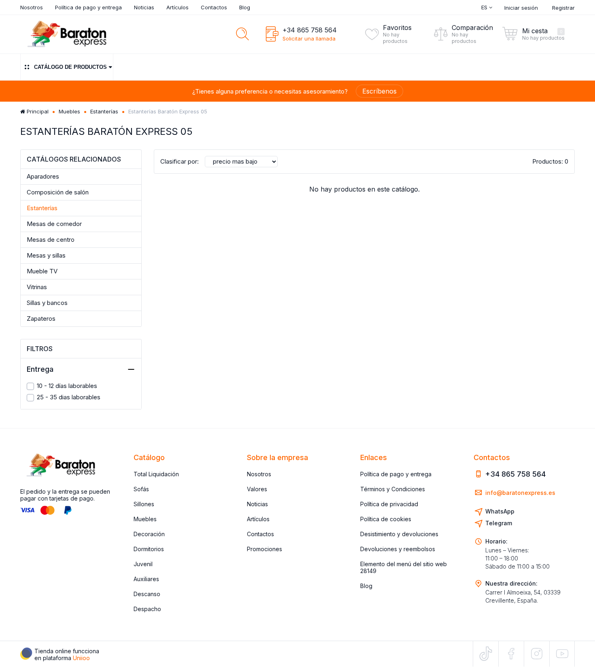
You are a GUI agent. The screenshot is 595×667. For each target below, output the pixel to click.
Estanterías (104, 111)
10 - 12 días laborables (67, 386)
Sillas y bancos (47, 303)
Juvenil (143, 563)
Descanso (147, 593)
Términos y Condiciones (392, 489)
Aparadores (43, 176)
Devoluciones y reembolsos (397, 549)
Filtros (40, 349)
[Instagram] (536, 653)
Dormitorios (149, 549)
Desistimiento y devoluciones (399, 534)
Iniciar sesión (521, 7)
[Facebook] (511, 653)
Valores (257, 489)
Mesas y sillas (46, 255)
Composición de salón (58, 192)
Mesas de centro (50, 239)
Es (485, 7)
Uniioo (81, 657)
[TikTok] (485, 653)
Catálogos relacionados (74, 159)
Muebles (69, 111)
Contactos (214, 7)
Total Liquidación (156, 474)
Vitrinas (37, 287)
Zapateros (41, 318)
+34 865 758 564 (310, 30)
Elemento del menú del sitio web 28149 (403, 567)
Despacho (147, 608)
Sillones (144, 504)
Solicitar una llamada (309, 38)
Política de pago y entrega (88, 7)
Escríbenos (379, 91)
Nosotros (31, 7)
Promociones (264, 549)
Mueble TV (42, 271)
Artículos (177, 7)
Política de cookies (385, 519)
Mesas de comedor (54, 224)
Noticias (144, 7)
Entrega (40, 369)
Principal (37, 111)
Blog (244, 7)
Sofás (141, 489)
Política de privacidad (389, 504)
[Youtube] (562, 653)
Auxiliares (146, 578)
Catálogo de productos (70, 67)
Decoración (149, 534)
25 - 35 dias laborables (68, 397)
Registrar (563, 7)
